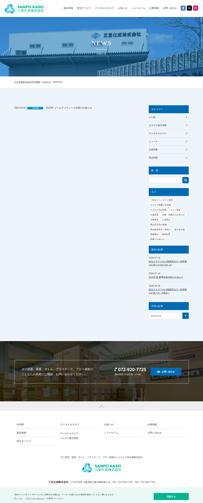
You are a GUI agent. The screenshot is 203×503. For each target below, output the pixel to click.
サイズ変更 (175, 210)
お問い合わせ (170, 8)
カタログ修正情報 (158, 125)
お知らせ (122, 8)
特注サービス (84, 8)
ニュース (153, 141)
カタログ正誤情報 (158, 210)
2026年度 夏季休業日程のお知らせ (166, 277)
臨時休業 (166, 234)
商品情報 (153, 157)
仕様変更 (154, 215)
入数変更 (154, 220)
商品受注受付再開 (158, 224)
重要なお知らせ (157, 239)
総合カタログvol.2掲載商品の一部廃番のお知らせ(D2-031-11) (168, 263)
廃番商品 (154, 234)
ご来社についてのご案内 (161, 200)
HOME (20, 424)
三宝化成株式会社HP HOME (27, 82)
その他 (152, 117)
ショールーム (138, 8)
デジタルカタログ (158, 133)
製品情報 (68, 8)
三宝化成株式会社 (24, 8)
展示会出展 (179, 229)
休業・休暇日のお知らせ (173, 215)
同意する (171, 496)
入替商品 (166, 220)
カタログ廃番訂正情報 (160, 205)
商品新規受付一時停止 (160, 229)
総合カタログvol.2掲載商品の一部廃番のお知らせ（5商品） (168, 291)
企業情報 (154, 8)
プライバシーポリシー (35, 498)
